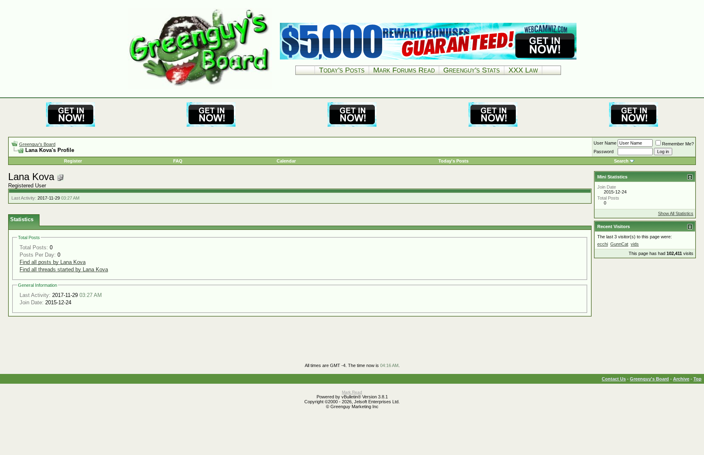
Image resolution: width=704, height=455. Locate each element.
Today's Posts (342, 70)
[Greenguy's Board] (200, 87)
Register (73, 160)
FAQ (178, 160)
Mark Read (352, 392)
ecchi (602, 244)
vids (635, 244)
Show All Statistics (675, 213)
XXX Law (523, 70)
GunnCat (619, 244)
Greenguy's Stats (471, 70)
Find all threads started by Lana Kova (64, 269)
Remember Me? (678, 143)
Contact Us (614, 378)
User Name (605, 143)
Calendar (286, 160)
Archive (681, 378)
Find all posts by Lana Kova (53, 262)
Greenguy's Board (37, 144)
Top (697, 378)
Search (621, 160)
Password (604, 151)
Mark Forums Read (404, 70)
